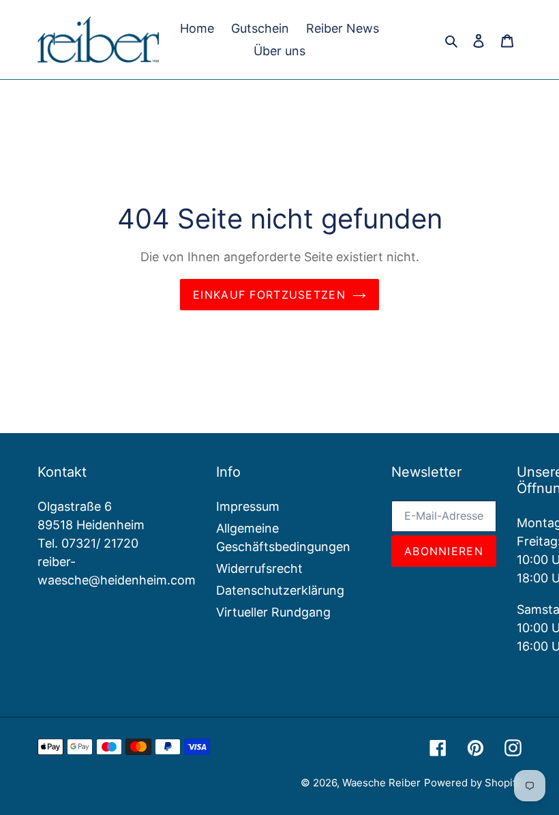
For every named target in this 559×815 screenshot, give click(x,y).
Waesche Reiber (381, 782)
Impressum (248, 506)
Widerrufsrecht (259, 568)
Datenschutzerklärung (280, 590)
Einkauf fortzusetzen (269, 294)
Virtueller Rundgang (273, 612)
